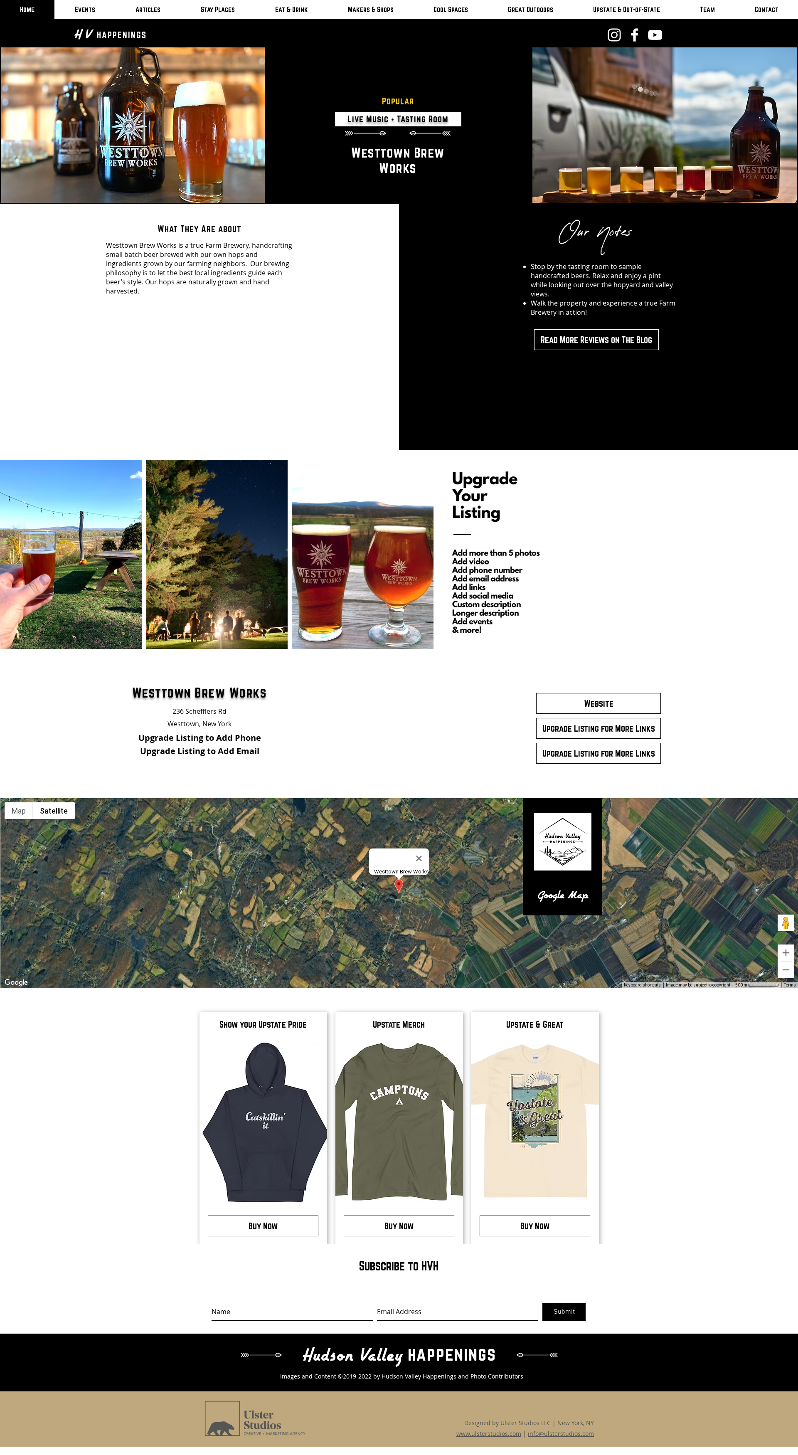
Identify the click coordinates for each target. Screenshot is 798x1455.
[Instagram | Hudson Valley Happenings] (614, 35)
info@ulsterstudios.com (561, 1434)
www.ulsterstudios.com (488, 1434)
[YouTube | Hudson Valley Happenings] (655, 35)
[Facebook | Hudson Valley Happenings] (634, 35)
